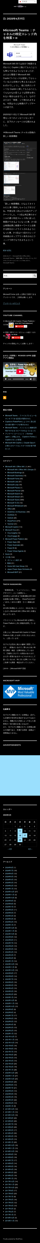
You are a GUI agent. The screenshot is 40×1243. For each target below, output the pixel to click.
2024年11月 (9, 931)
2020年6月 (9, 1091)
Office (9, 508)
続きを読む (7, 250)
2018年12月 (9, 1145)
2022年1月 (9, 1033)
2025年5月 (9, 912)
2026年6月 (9, 873)
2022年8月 (9, 1012)
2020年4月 (9, 1097)
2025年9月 (9, 900)
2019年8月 (9, 1121)
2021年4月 (9, 1060)
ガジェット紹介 (13, 560)
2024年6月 (9, 946)
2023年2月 (9, 994)
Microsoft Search (13, 493)
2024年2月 (9, 958)
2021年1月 (9, 1069)
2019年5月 (9, 1130)
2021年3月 (9, 1063)
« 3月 (10, 849)
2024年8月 (9, 940)
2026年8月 (9, 867)
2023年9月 (9, 973)
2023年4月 (9, 988)
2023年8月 (9, 976)
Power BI (10, 548)
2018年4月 (9, 1169)
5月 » (30, 849)
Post (23, 260)
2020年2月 (9, 1103)
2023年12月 (9, 964)
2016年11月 (9, 1220)
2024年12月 (9, 928)
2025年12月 (9, 891)
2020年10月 (9, 1079)
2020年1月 (9, 1106)
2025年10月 (9, 897)
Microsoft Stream (13, 496)
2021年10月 (9, 1042)
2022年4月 (9, 1024)
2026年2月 (9, 885)
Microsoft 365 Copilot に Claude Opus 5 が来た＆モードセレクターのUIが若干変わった (20, 445)
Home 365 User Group (15, 566)
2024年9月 (9, 937)
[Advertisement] (20, 775)
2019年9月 (9, 1118)
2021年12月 (9, 1036)
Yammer (10, 524)
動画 (9, 563)
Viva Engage (12, 536)
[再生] (6, 379)
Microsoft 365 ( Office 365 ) (21, 256)
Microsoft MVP (12, 572)
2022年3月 (9, 1027)
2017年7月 (9, 1196)
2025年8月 (9, 903)
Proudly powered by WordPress (13, 1239)
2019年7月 (9, 1124)
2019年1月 (9, 1142)
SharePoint (11, 521)
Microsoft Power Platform (14, 539)
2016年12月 (9, 1217)
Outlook (10, 518)
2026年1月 (9, 888)
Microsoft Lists (12, 481)
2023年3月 (9, 991)
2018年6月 (9, 1163)
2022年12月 (9, 1000)
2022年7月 (9, 1015)
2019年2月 (9, 1139)
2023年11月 (9, 967)
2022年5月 (9, 1021)
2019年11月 (9, 1112)
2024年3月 (9, 955)
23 (20, 840)
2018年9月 (9, 1154)
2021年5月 (9, 1057)
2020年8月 (9, 1085)
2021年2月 (9, 1066)
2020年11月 (9, 1075)
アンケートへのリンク (11, 303)
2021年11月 (9, 1039)
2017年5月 (9, 1202)
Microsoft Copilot (11, 527)
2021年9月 (9, 1045)
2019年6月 (9, 1127)
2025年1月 (9, 925)
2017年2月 (9, 1211)
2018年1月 (9, 1178)
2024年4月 (9, 952)
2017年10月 (9, 1187)
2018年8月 (9, 1157)
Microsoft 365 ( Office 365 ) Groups (20, 469)
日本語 (24, 1)
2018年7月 (9, 1160)
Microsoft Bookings (14, 472)
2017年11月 (9, 1184)
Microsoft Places (13, 487)
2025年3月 (9, 919)
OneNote (10, 515)
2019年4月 (9, 1133)
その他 (7, 557)
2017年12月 (9, 1181)
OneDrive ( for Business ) (16, 512)
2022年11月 (9, 1003)
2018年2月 (9, 1175)
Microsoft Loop (12, 484)
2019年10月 (9, 1115)
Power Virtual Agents (15, 551)
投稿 (21, 258)
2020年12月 (9, 1072)
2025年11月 (9, 894)
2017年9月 (9, 1190)
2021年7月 (9, 1051)
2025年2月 (9, 922)
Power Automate (13, 545)
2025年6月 (9, 909)
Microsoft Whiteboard (15, 505)
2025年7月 (9, 906)
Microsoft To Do (13, 502)
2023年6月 (9, 982)
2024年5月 (9, 949)
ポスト (28, 260)
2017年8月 (9, 1193)
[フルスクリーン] (34, 379)
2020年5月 (9, 1094)
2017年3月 (9, 1208)
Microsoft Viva (10, 530)
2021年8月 (9, 1048)
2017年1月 (9, 1214)
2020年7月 (9, 1088)
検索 (17, 258)
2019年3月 (9, 1136)
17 (25, 835)
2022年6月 (9, 1018)
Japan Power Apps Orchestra (18, 569)
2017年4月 (9, 1205)
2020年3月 (9, 1100)
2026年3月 (9, 882)
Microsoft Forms (13, 478)
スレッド (19, 260)
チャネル (25, 258)
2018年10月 (9, 1151)
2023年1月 (9, 997)
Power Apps (12, 542)
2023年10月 (9, 970)
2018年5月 (9, 1166)
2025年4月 (9, 915)
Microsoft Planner (14, 490)
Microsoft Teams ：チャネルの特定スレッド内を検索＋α (20, 34)
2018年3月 (9, 1172)
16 (20, 835)
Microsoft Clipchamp (15, 475)
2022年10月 (9, 1006)
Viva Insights (12, 533)
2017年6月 (9, 1199)
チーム (31, 258)
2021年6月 (9, 1054)
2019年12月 (9, 1109)
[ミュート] (31, 379)
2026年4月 (9, 879)
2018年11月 (9, 1148)
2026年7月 (9, 870)
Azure (7, 554)
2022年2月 (9, 1030)
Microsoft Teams (8, 258)
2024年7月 (9, 943)
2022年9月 (9, 1009)
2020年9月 (9, 1082)
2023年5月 (9, 985)
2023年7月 (9, 979)
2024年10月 (9, 934)
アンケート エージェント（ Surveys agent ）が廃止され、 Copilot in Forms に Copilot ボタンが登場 (21, 436)
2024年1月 (9, 961)
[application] (20, 371)
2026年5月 (9, 876)
